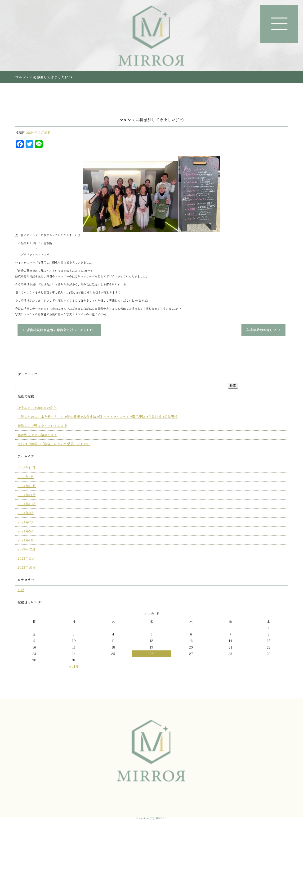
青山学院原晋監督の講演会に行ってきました (59, 329)
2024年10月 (27, 503)
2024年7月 (26, 522)
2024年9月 (26, 512)
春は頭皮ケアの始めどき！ (37, 434)
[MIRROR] (151, 35)
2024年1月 (26, 540)
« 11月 (74, 666)
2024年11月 (27, 494)
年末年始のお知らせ (263, 329)
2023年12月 (26, 549)
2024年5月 (26, 531)
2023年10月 (27, 567)
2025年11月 (26, 467)
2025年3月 (26, 476)
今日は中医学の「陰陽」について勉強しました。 (54, 443)
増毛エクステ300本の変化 (37, 407)
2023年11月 (26, 558)
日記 (21, 589)
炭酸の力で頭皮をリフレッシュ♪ (42, 425)
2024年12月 (27, 485)
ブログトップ (27, 374)
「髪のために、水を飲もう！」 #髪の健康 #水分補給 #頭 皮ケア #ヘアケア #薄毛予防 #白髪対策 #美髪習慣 (98, 416)
